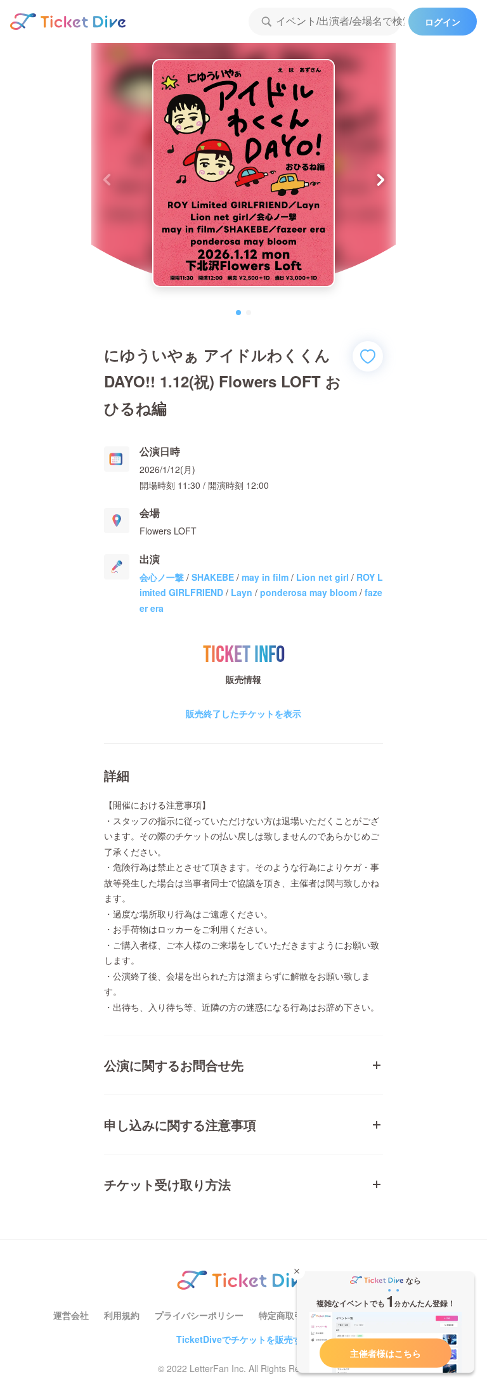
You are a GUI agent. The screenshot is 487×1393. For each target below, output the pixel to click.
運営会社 (71, 1315)
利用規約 (122, 1315)
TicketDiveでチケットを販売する (243, 1339)
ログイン (442, 21)
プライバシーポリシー (199, 1315)
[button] (380, 179)
